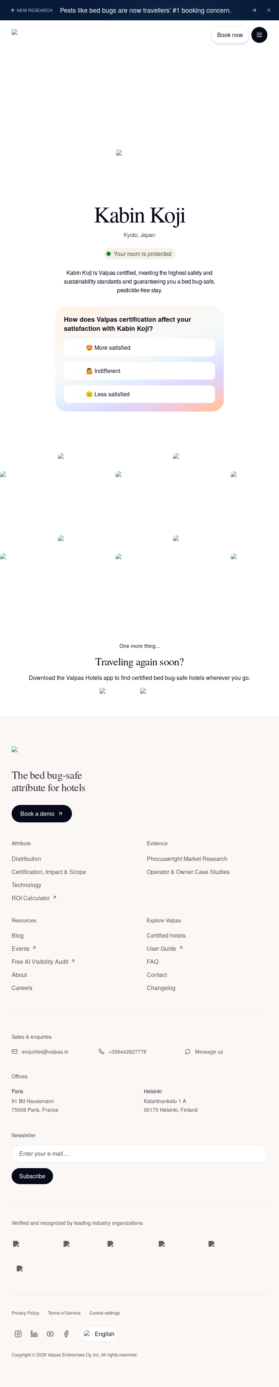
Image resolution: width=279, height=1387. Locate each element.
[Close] (269, 10)
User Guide (161, 949)
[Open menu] (259, 35)
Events (20, 949)
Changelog (161, 988)
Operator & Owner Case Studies (188, 872)
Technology (26, 885)
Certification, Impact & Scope (49, 872)
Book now (230, 35)
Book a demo (37, 813)
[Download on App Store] (117, 693)
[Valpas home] (29, 35)
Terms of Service (64, 1313)
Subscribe (32, 1176)
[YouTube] (50, 1334)
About (19, 975)
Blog (18, 936)
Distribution (26, 859)
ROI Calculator (31, 898)
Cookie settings (104, 1313)
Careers (22, 988)
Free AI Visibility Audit (40, 962)
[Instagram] (18, 1334)
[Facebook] (66, 1334)
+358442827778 (127, 1051)
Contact (157, 975)
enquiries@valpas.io (45, 1051)
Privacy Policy (25, 1313)
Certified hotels (166, 936)
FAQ (152, 962)
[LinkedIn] (34, 1334)
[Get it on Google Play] (159, 693)
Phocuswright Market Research (187, 859)
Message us (209, 1051)
